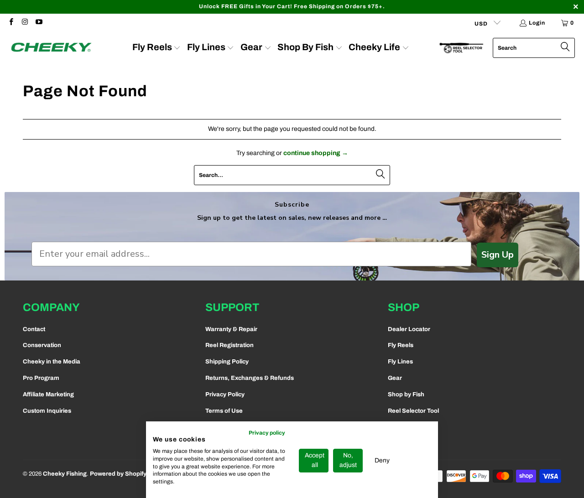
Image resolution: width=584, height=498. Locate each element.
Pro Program (41, 378)
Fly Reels (400, 345)
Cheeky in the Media (51, 361)
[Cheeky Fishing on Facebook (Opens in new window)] (11, 23)
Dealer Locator (409, 329)
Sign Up (497, 255)
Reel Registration (229, 345)
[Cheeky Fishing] (51, 48)
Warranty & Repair (231, 329)
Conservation (42, 345)
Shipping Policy (227, 361)
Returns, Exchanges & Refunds (249, 378)
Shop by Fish (406, 394)
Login (537, 23)
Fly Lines (400, 361)
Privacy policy (267, 433)
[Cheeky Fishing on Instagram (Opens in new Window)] (24, 23)
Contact (34, 329)
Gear (395, 378)
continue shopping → (315, 153)
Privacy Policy (225, 394)
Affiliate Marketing (48, 394)
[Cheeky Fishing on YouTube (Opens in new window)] (38, 23)
